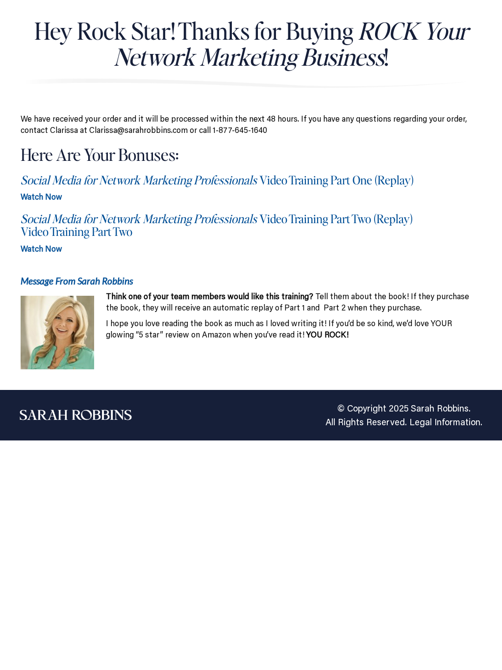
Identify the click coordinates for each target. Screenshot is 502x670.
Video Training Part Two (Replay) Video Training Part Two (217, 225)
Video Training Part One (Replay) (217, 179)
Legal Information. (445, 422)
